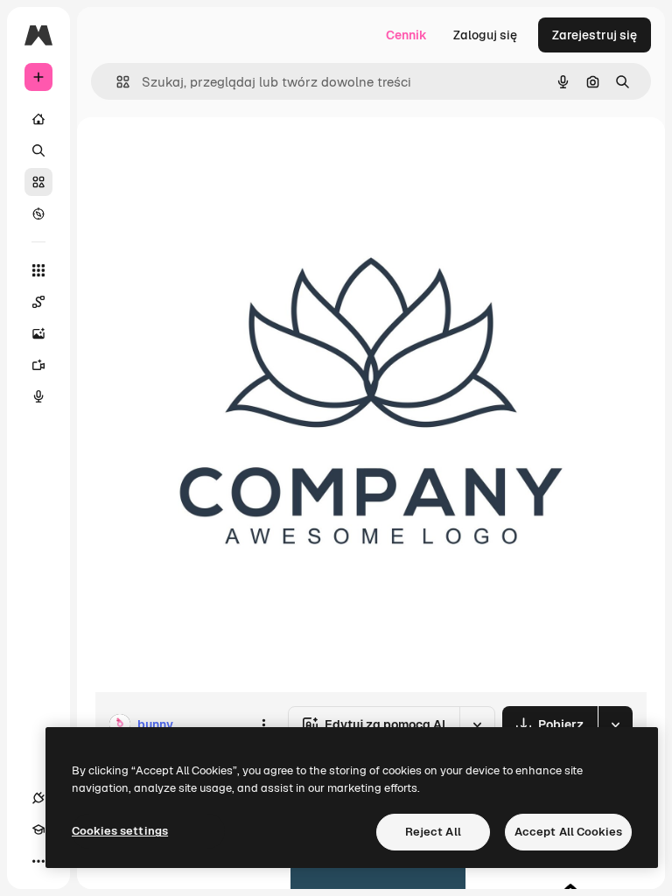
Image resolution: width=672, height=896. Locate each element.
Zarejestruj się (594, 35)
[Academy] (38, 830)
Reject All (433, 831)
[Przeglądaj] (38, 214)
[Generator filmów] (38, 365)
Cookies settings (120, 830)
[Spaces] (38, 302)
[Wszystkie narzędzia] (38, 270)
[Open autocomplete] (116, 81)
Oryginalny (215, 157)
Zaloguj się (485, 35)
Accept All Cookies (568, 831)
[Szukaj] (38, 150)
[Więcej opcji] (263, 724)
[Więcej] (38, 861)
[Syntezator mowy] (38, 396)
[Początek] (38, 119)
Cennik (406, 35)
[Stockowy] (38, 182)
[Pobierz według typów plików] (615, 724)
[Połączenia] (38, 798)
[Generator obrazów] (38, 333)
